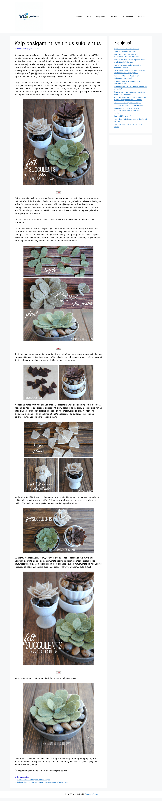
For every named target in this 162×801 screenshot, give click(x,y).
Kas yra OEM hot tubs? (122, 116)
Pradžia (79, 16)
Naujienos (100, 16)
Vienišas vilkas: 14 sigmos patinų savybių (33, 780)
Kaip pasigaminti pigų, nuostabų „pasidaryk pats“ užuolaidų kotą (42, 782)
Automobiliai (128, 16)
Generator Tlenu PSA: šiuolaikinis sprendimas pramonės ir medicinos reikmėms (127, 110)
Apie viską (113, 16)
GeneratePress (91, 794)
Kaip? (89, 16)
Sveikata (141, 16)
